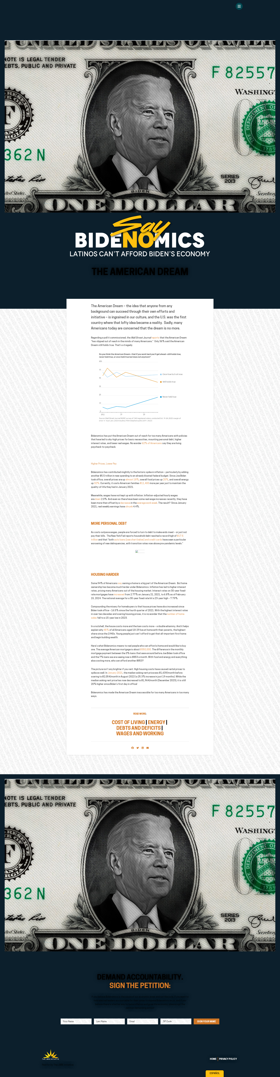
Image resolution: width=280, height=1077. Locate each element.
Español (215, 1073)
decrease (125, 503)
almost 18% (132, 480)
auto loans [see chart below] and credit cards (138, 540)
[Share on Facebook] (132, 748)
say (120, 583)
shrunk (129, 507)
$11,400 (144, 483)
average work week (147, 503)
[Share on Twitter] (137, 748)
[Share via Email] (147, 748)
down (98, 499)
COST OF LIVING (128, 723)
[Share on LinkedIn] (142, 748)
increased (119, 595)
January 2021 (115, 673)
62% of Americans (152, 443)
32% (96, 483)
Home (213, 1059)
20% (165, 480)
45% (106, 630)
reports (155, 338)
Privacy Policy (228, 1059)
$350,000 (145, 650)
